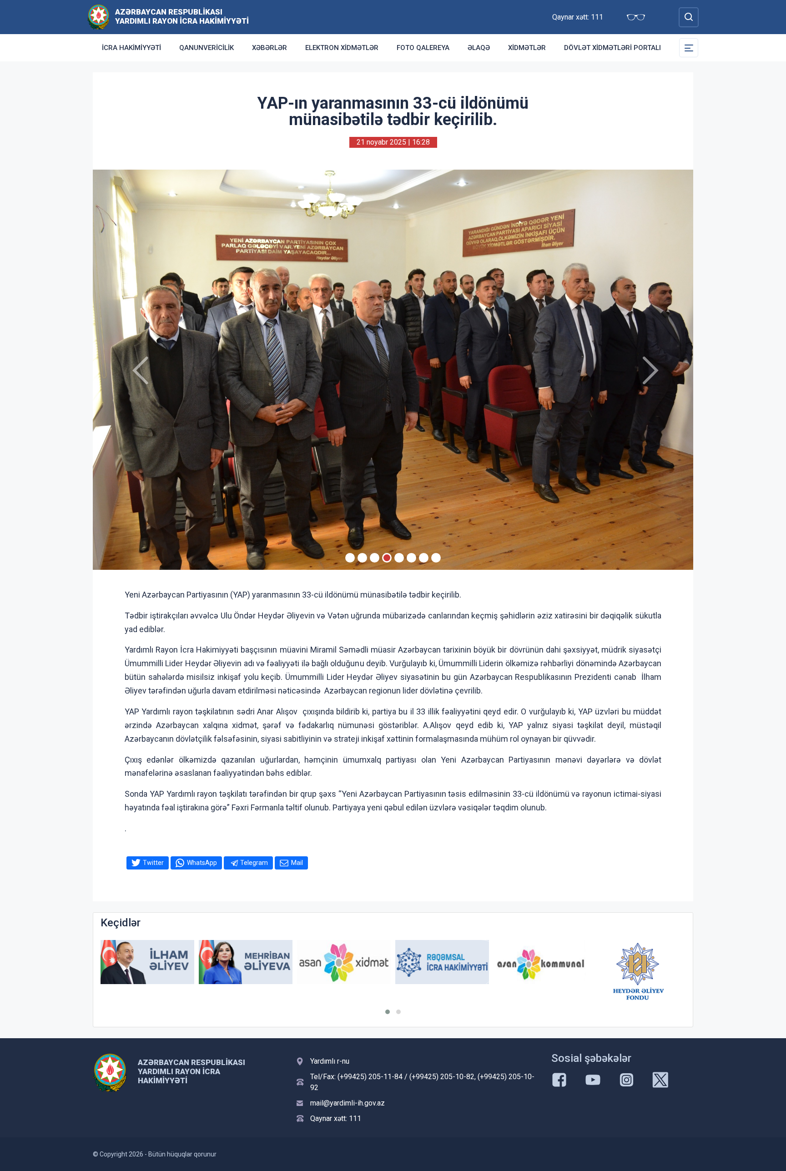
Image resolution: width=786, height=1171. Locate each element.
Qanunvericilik (206, 48)
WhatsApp (202, 862)
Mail (297, 862)
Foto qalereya (423, 48)
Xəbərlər (269, 48)
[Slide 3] (374, 558)
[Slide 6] (411, 558)
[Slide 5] (399, 558)
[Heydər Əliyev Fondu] (540, 971)
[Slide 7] (423, 558)
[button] (387, 1011)
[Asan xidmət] (245, 962)
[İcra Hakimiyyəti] (98, 16)
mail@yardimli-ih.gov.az (347, 1103)
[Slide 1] (350, 558)
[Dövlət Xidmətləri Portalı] (638, 963)
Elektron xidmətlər (341, 48)
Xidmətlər (527, 48)
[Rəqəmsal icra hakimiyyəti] (344, 962)
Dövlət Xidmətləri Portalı (612, 48)
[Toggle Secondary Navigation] (689, 48)
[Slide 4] (387, 558)
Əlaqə (479, 48)
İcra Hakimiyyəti (131, 48)
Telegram (254, 862)
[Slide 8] (436, 558)
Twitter (153, 862)
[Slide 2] (362, 558)
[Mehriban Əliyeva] (147, 962)
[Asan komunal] (442, 962)
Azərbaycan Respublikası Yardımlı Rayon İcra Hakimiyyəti (182, 16)
